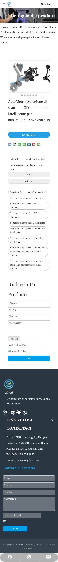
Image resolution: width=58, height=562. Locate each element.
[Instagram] (25, 412)
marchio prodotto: (17, 167)
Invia (29, 358)
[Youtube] (19, 412)
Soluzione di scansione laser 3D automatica (24, 205)
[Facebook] (5, 412)
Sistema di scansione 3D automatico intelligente (26, 240)
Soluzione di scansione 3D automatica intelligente (27, 230)
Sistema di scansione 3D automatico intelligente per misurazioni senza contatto (26, 265)
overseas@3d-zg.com (28, 460)
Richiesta (31, 135)
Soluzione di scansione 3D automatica (27, 192)
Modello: (15, 159)
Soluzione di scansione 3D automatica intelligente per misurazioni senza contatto (27, 252)
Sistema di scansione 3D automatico (26, 198)
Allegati (14, 339)
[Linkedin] (12, 412)
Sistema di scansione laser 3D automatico (23, 215)
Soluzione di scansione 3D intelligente (27, 223)
